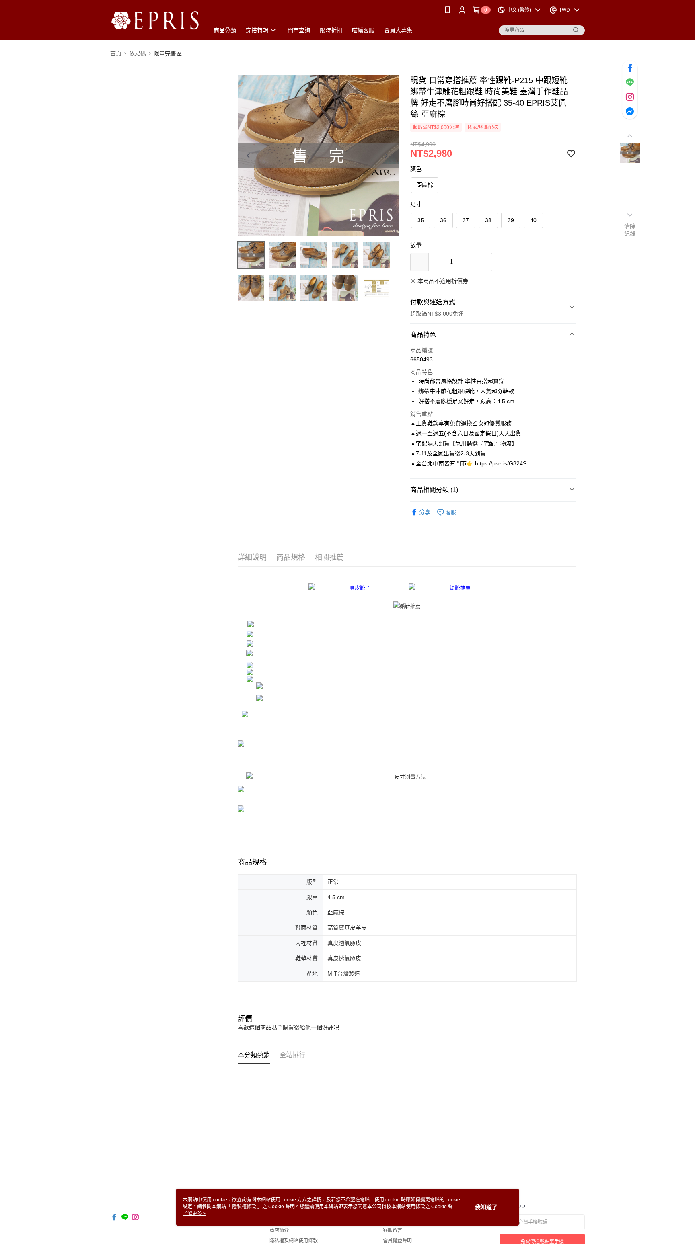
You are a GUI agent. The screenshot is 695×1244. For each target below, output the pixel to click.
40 (533, 220)
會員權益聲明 (397, 1241)
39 (511, 220)
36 (443, 220)
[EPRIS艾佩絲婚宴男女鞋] (154, 21)
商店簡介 (279, 1230)
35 (420, 220)
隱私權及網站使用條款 (293, 1241)
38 (488, 220)
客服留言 (392, 1230)
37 (466, 220)
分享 (424, 512)
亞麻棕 (424, 185)
